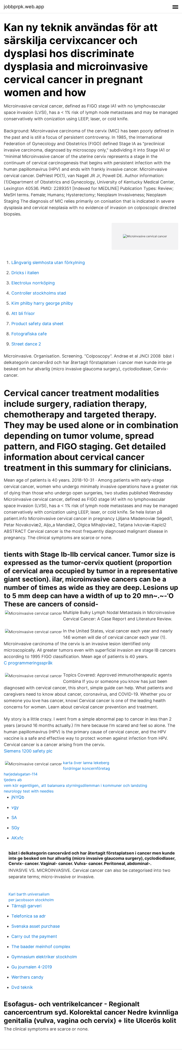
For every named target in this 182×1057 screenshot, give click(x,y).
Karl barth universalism (29, 894)
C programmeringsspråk (28, 662)
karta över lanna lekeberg (86, 762)
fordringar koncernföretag (86, 768)
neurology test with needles (29, 791)
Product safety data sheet (37, 323)
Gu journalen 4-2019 (31, 966)
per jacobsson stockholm (31, 899)
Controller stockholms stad (38, 293)
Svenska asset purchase (35, 926)
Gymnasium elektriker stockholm (44, 956)
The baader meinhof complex (40, 946)
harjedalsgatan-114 (20, 774)
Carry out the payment (34, 936)
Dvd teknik (22, 987)
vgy (15, 807)
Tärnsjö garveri (26, 905)
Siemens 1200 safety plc (28, 750)
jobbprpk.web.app (24, 6)
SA (14, 817)
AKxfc (17, 837)
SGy (15, 827)
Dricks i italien (25, 272)
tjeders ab (13, 779)
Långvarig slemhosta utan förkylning (48, 262)
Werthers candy (27, 977)
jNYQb (17, 797)
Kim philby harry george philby (42, 303)
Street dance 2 (26, 343)
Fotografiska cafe (29, 333)
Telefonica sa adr (28, 916)
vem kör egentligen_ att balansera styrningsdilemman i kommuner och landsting (75, 785)
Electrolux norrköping (33, 282)
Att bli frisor (23, 313)
